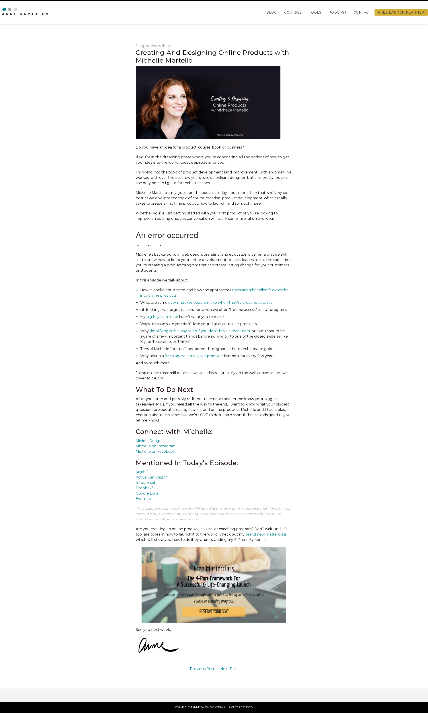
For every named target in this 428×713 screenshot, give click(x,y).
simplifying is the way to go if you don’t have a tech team (200, 331)
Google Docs (147, 493)
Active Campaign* (151, 477)
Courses (293, 12)
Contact (362, 12)
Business (152, 46)
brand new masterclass (265, 534)
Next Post (229, 669)
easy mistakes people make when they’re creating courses (220, 302)
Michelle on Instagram (155, 446)
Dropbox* (144, 488)
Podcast (337, 12)
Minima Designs (149, 441)
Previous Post (202, 669)
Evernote (144, 499)
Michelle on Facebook (155, 451)
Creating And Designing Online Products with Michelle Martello (212, 56)
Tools (315, 12)
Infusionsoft (146, 483)
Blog (271, 12)
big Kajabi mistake (162, 317)
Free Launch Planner (401, 12)
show (166, 46)
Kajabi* (142, 472)
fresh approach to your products (194, 356)
